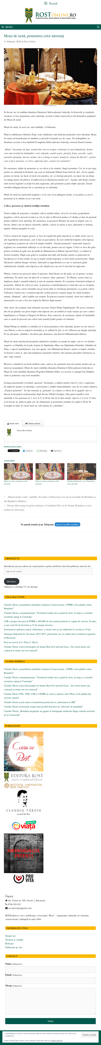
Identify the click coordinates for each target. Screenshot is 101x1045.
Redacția (9, 943)
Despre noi (10, 935)
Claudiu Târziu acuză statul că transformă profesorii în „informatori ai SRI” (40, 702)
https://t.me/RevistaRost (67, 524)
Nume (13, 963)
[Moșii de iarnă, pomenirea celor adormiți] (18, 471)
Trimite (51, 1021)
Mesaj (13, 985)
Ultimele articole (33, 423)
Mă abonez (11, 581)
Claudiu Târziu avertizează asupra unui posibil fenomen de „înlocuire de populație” (43, 706)
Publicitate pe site (13, 947)
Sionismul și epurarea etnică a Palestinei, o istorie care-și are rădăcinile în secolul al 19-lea (47, 629)
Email (13, 974)
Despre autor (14, 423)
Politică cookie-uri (56, 1040)
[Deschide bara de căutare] (98, 27)
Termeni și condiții (14, 939)
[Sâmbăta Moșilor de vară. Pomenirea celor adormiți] (81, 471)
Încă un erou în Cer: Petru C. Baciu (21, 642)
